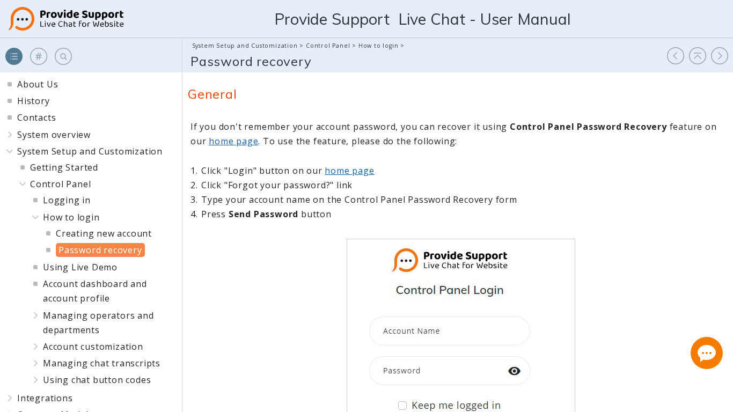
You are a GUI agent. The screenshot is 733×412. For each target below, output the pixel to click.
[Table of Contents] (14, 56)
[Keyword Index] (38, 56)
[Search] (63, 56)
